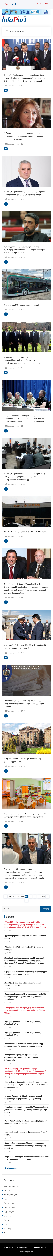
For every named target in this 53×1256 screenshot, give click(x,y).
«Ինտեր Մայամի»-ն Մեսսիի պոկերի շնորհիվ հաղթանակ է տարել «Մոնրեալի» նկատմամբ (23, 1097)
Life (5, 1224)
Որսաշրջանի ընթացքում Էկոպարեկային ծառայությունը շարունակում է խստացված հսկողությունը (21, 1057)
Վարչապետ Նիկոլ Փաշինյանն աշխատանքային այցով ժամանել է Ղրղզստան (25, 647)
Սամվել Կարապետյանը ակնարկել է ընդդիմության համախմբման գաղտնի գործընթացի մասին (26, 193)
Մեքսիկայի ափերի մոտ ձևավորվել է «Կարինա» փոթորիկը (24, 948)
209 (22, 896)
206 (9, 896)
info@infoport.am (26, 1252)
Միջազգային (9, 1211)
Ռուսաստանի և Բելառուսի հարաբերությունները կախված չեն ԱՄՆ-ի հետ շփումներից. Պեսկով (23, 1045)
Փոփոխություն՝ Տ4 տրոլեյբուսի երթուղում (21, 304)
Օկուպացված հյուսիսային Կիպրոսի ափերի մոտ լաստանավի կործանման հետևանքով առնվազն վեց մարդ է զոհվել (25, 1146)
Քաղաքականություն (11, 1186)
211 (30, 896)
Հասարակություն (10, 1207)
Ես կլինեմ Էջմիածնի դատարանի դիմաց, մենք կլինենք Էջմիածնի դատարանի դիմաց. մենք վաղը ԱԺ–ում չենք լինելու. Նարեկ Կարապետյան (25, 78)
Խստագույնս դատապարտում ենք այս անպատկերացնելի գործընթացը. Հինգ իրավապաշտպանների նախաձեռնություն (22, 360)
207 (13, 896)
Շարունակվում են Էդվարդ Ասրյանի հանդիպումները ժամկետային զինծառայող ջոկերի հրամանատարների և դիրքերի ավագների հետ (25, 418)
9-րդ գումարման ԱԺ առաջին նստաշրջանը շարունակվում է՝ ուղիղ (22, 760)
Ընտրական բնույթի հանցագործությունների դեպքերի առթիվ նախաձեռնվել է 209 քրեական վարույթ (24, 703)
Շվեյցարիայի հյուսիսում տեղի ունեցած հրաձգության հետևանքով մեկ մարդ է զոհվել (25, 973)
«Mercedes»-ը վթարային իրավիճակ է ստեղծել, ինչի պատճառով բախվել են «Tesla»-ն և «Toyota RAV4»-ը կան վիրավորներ (26, 1085)
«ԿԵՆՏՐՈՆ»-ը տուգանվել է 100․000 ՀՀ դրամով (25, 531)
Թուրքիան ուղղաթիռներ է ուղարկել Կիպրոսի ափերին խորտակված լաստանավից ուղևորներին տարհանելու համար (26, 1110)
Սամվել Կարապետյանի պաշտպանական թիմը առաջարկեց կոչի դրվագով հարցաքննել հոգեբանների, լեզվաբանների (24, 476)
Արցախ (7, 1190)
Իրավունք (7, 1199)
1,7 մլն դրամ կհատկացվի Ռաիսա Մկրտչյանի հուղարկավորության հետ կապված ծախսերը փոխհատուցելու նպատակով (24, 136)
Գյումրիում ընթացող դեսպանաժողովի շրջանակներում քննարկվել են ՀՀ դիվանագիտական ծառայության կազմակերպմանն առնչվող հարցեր (25, 1071)
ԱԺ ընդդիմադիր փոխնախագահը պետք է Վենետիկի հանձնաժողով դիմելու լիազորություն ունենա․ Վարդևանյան (24, 249)
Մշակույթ (7, 1216)
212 (34, 896)
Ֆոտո (6, 1233)
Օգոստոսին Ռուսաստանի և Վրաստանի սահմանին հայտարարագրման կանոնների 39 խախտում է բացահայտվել (25, 996)
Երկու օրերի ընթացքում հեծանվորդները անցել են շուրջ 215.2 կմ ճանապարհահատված (26, 1158)
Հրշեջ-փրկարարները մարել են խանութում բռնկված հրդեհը (25, 937)
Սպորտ (7, 1220)
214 (43, 896)
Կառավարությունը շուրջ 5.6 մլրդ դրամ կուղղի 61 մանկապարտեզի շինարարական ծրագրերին (25, 815)
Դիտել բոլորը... (10, 1168)
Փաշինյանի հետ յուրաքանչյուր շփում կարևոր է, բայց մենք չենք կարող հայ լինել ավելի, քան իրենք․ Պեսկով (25, 1010)
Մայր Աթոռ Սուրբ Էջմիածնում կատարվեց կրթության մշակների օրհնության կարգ (25, 1122)
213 (39, 896)
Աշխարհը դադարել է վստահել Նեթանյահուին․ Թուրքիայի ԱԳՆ (23, 1022)
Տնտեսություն (9, 1203)
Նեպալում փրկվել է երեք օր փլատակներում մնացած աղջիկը (25, 1133)
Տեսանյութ (7, 1228)
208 (18, 896)
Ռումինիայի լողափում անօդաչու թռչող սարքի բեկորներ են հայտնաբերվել (22, 984)
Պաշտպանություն (10, 1194)
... (5, 896)
